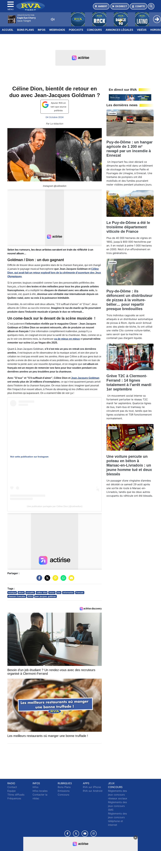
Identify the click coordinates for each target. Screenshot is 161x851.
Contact (12, 787)
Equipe (11, 790)
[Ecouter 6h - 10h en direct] (130, 97)
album (21, 592)
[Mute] (52, 19)
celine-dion (42, 592)
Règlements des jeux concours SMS (117, 806)
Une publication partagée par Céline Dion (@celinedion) (54, 506)
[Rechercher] (151, 6)
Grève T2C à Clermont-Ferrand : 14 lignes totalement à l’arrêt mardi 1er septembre (128, 382)
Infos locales (40, 790)
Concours (94, 30)
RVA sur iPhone (92, 787)
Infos (41, 30)
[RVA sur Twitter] (76, 834)
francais (79, 592)
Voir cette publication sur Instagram (29, 456)
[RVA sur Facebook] (67, 834)
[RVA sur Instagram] (94, 834)
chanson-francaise (16, 596)
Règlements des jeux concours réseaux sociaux (117, 794)
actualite (30, 592)
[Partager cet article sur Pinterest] (54, 579)
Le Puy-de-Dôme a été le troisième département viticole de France (128, 227)
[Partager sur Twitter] (46, 579)
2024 (30, 596)
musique (12, 592)
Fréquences (14, 798)
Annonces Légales (119, 30)
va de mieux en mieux (67, 339)
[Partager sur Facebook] (38, 579)
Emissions (63, 790)
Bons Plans (25, 30)
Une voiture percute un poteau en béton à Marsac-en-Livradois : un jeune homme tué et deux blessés (129, 465)
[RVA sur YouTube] (85, 834)
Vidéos (142, 30)
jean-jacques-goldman (45, 596)
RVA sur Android (92, 790)
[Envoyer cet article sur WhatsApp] (62, 579)
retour (52, 592)
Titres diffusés (15, 794)
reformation (68, 592)
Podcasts (76, 30)
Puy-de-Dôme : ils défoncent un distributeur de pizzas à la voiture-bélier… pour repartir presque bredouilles (129, 300)
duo (59, 592)
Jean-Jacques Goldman (85, 378)
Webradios (57, 30)
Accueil (7, 30)
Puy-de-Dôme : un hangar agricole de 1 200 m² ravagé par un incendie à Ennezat (129, 148)
